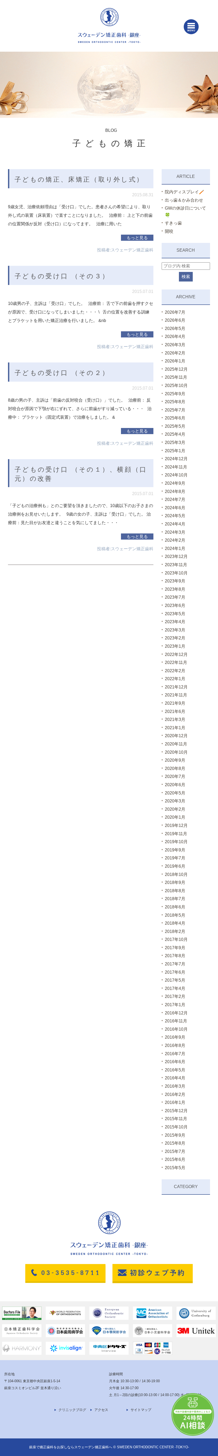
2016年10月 (176, 1029)
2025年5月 (175, 426)
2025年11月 (176, 377)
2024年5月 (175, 515)
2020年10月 (176, 752)
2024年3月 (175, 532)
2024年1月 (175, 548)
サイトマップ (141, 1410)
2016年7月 (175, 1053)
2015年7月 (175, 1151)
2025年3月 (175, 442)
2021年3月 (175, 719)
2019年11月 (176, 833)
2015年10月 (176, 1127)
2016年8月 (175, 1045)
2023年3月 (175, 630)
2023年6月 (175, 605)
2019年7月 (175, 858)
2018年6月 (175, 907)
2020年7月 (175, 776)
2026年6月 (175, 320)
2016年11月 (176, 1021)
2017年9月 (175, 947)
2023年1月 (175, 646)
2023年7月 (175, 597)
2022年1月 (175, 678)
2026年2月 (175, 353)
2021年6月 (175, 711)
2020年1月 (175, 817)
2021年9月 (175, 703)
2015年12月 (176, 1110)
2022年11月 (176, 662)
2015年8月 (175, 1143)
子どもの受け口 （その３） (62, 276)
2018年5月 (175, 915)
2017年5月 (175, 980)
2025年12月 (176, 369)
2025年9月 (175, 393)
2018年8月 (175, 890)
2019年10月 (176, 841)
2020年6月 (175, 784)
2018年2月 (175, 931)
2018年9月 (175, 882)
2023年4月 (175, 621)
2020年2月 (175, 809)
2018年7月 (175, 898)
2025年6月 (175, 418)
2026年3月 (175, 344)
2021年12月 (176, 687)
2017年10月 (176, 939)
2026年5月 (175, 328)
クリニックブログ (72, 1410)
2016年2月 (175, 1094)
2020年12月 (176, 735)
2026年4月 (175, 336)
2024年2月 (175, 540)
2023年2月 (175, 638)
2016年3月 (175, 1086)
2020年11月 (176, 744)
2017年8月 (175, 955)
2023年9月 (175, 581)
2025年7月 (175, 410)
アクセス (101, 1410)
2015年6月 (175, 1159)
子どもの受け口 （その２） (62, 372)
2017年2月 (175, 996)
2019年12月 (176, 825)
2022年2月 (175, 670)
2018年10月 (176, 874)
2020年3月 (175, 801)
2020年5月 (175, 793)
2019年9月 (175, 850)
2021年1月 (175, 727)
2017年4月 (175, 988)
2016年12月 (176, 1013)
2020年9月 (175, 760)
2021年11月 (176, 695)
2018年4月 (175, 923)
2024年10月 (176, 475)
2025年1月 (175, 450)
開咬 (169, 231)
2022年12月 (176, 654)
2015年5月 (175, 1167)
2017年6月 (175, 972)
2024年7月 (175, 499)
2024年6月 (175, 507)
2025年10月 (176, 385)
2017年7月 (175, 964)
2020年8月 (175, 768)
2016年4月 (175, 1078)
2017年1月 (175, 1004)
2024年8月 (175, 491)
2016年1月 (175, 1102)
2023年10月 (176, 573)
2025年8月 (175, 401)
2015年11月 (176, 1118)
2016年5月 (175, 1070)
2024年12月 (176, 458)
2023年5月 (175, 613)
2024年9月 (175, 483)
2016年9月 (175, 1037)
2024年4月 (175, 524)
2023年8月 (175, 589)
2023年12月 (176, 556)
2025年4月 (175, 434)
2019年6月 (175, 866)
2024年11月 (176, 467)
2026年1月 (175, 361)
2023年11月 (176, 564)
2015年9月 (175, 1135)
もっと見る (137, 237)
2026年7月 (175, 312)
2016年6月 (175, 1061)
